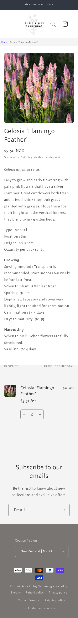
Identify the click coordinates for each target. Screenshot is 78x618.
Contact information (41, 608)
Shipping (26, 157)
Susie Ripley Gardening (36, 586)
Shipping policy (55, 600)
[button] (11, 24)
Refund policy (35, 592)
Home (4, 42)
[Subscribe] (63, 510)
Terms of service (29, 600)
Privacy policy (58, 592)
